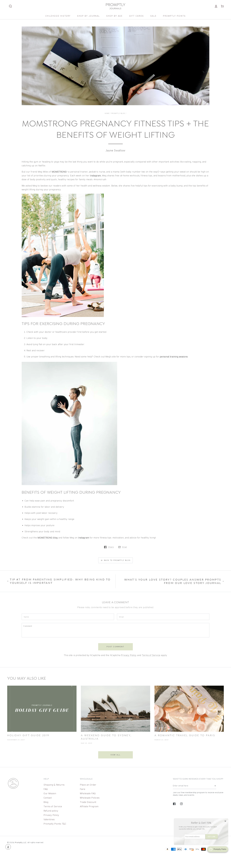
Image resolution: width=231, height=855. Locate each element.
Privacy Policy (128, 655)
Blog (46, 802)
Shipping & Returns (54, 784)
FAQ (46, 789)
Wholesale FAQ (88, 793)
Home (107, 113)
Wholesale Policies (89, 797)
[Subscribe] (215, 786)
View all (116, 755)
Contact (48, 797)
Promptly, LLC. (21, 842)
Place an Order (88, 784)
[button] (10, 6)
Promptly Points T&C (55, 823)
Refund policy (51, 810)
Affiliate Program (89, 806)
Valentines (49, 819)
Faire (82, 789)
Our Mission (50, 793)
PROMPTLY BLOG (118, 113)
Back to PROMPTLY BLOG (117, 560)
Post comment (115, 647)
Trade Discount (88, 802)
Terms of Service (151, 655)
